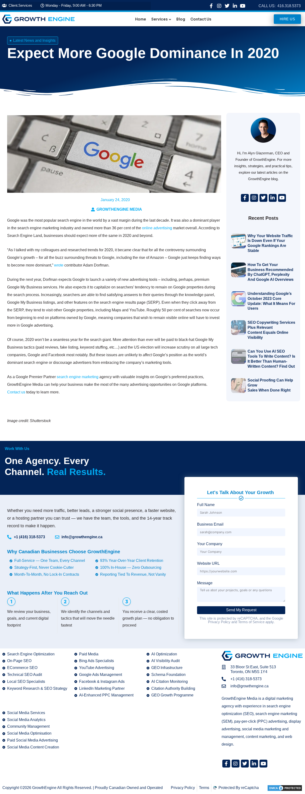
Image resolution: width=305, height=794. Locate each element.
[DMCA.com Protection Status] (285, 788)
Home (140, 19)
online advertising (157, 228)
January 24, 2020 (115, 200)
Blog (180, 19)
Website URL (208, 563)
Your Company (209, 544)
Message (205, 583)
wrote (58, 265)
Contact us (16, 392)
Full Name (206, 505)
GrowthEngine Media (119, 209)
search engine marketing (77, 377)
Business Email (210, 524)
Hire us (287, 19)
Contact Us (200, 19)
